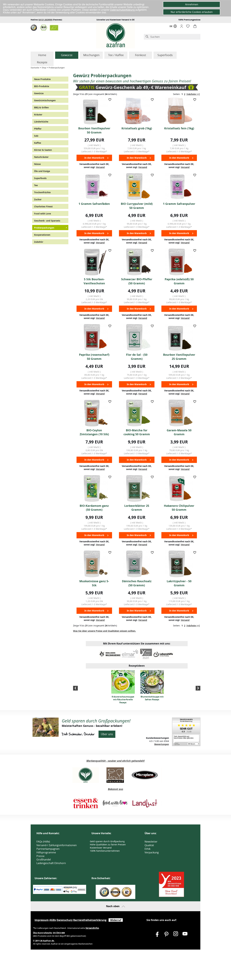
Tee (36, 185)
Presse (40, 856)
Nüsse (37, 164)
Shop (44, 67)
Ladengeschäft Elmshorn (51, 863)
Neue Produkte (42, 79)
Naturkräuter (41, 156)
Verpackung (152, 852)
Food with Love (42, 213)
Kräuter (38, 114)
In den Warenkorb (94, 157)
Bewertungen (161, 744)
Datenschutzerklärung (122, 9)
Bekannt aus (115, 789)
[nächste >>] (193, 94)
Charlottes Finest (43, 206)
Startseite (35, 67)
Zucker (37, 199)
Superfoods (165, 55)
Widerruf (115, 920)
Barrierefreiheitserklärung (89, 920)
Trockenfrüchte (42, 192)
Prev (75, 688)
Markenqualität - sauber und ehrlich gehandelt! (115, 761)
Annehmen (191, 4)
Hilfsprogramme (46, 852)
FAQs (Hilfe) (43, 841)
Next (198, 688)
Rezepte (42, 62)
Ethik (147, 849)
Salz (36, 135)
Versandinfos (92, 928)
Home (42, 55)
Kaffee (37, 142)
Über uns (107, 734)
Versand (100, 167)
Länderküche (41, 121)
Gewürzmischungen (45, 100)
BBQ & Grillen (41, 107)
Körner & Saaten (43, 149)
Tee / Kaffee (116, 55)
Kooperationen (42, 234)
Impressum (42, 920)
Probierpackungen (57, 67)
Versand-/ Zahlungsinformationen (56, 845)
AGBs (52, 920)
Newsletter (151, 841)
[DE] (175, 26)
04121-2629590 (45, 19)
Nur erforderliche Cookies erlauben (192, 12)
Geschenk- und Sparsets (47, 220)
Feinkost (140, 55)
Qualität (149, 845)
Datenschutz (65, 920)
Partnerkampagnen (48, 849)
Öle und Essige (42, 171)
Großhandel (43, 859)
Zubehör (38, 241)
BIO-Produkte (41, 86)
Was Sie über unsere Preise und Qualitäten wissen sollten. (104, 630)
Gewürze (66, 55)
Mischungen (91, 55)
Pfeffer (37, 128)
